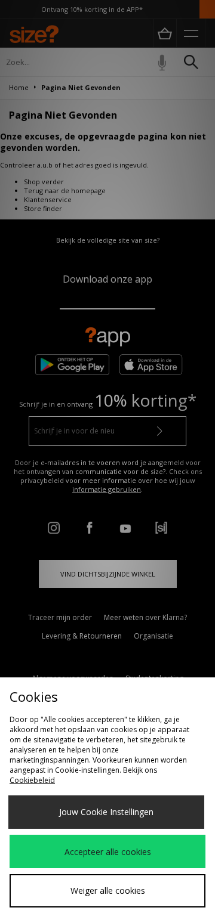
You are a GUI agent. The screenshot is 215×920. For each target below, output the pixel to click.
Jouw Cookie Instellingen (106, 811)
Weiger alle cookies (107, 890)
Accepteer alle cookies (107, 851)
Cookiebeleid (32, 780)
